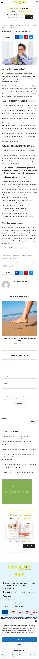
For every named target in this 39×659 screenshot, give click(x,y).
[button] (36, 621)
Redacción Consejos (19, 282)
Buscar (4, 418)
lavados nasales (27, 255)
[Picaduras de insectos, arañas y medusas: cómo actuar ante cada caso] (19, 318)
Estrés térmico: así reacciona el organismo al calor (17, 472)
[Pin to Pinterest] (26, 37)
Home (3, 25)
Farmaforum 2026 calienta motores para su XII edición (19, 449)
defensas (16, 255)
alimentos (6, 255)
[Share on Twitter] (22, 37)
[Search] (37, 2)
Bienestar (12, 25)
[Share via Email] (31, 37)
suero (5, 265)
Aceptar (19, 639)
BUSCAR (30, 17)
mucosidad (18, 258)
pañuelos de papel (8, 262)
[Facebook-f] (16, 574)
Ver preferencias (19, 650)
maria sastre (7, 258)
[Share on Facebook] (17, 37)
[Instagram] (23, 574)
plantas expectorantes (25, 262)
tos (11, 265)
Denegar (19, 645)
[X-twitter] (19, 574)
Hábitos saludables (23, 25)
